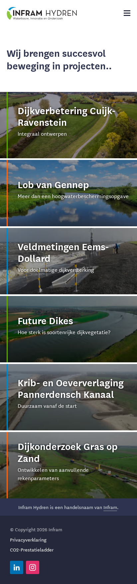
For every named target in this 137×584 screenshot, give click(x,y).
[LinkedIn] (16, 567)
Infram (110, 507)
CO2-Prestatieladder (32, 549)
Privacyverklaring (28, 539)
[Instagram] (32, 567)
